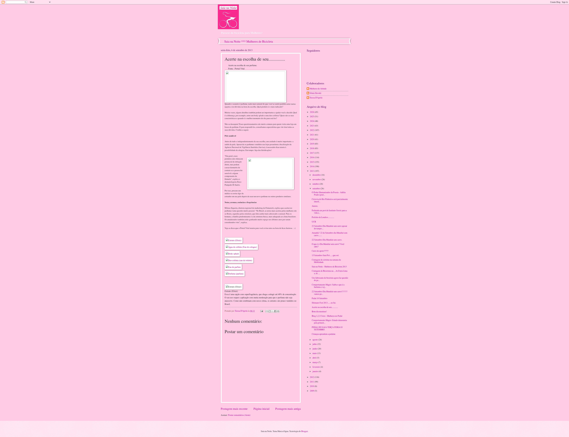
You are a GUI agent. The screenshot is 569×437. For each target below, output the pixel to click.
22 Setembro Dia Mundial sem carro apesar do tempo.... (329, 227)
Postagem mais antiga (288, 408)
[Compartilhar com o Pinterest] (278, 311)
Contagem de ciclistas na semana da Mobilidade (326, 261)
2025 (312, 116)
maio (315, 353)
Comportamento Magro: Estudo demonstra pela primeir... (329, 321)
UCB (314, 221)
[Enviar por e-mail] (266, 311)
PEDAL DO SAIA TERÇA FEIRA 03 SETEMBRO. (327, 328)
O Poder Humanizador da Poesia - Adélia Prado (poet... (329, 193)
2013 (312, 171)
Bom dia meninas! (319, 311)
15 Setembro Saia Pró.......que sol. (325, 255)
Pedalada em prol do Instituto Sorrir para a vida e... (329, 211)
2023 (312, 125)
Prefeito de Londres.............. (323, 217)
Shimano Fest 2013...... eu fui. (324, 302)
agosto (315, 339)
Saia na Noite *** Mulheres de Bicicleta (248, 41)
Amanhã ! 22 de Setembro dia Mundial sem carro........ (329, 234)
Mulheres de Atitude (318, 88)
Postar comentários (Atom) (239, 415)
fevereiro (317, 366)
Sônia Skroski (315, 93)
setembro (317, 188)
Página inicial (261, 408)
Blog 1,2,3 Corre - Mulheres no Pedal (327, 315)
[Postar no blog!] (269, 311)
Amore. (315, 205)
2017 (312, 152)
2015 (312, 161)
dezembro (317, 174)
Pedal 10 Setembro (319, 298)
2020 (312, 139)
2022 (312, 130)
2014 (312, 166)
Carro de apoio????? (320, 250)
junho (315, 348)
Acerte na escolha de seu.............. (325, 307)
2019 (312, 143)
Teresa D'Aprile (316, 97)
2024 (312, 121)
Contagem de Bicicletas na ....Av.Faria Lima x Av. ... (329, 272)
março (315, 362)
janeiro (316, 371)
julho (315, 344)
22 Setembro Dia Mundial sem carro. (327, 239)
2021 (312, 134)
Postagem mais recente (234, 408)
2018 (312, 148)
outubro (316, 183)
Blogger (304, 431)
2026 (312, 112)
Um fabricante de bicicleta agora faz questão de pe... (330, 279)
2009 (312, 390)
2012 (312, 377)
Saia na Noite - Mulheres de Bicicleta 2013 (329, 266)
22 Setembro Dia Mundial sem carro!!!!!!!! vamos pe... (329, 292)
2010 (312, 386)
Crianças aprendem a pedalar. (324, 334)
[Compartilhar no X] (272, 311)
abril (315, 357)
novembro (317, 179)
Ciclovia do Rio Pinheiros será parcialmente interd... (330, 200)
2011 (312, 381)
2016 (312, 157)
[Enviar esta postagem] (261, 310)
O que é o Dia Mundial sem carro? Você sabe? (328, 245)
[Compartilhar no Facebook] (275, 311)
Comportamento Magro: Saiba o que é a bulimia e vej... (328, 286)
